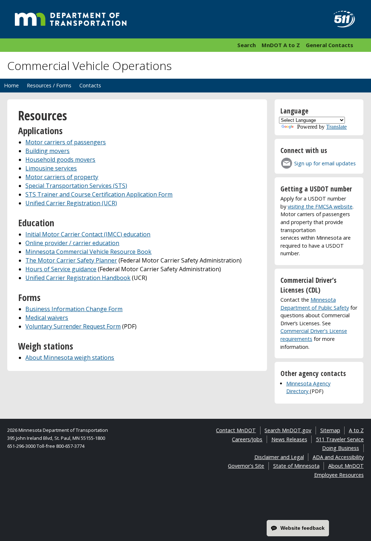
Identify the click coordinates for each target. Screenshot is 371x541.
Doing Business (340, 448)
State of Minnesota (296, 465)
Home (11, 85)
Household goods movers (60, 160)
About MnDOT (346, 465)
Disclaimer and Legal (279, 457)
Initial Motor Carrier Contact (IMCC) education (87, 234)
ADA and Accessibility (338, 457)
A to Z (356, 430)
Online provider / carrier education (72, 243)
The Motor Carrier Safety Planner (71, 260)
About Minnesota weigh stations (69, 358)
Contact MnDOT (236, 430)
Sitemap (330, 430)
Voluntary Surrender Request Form (73, 326)
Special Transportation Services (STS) (76, 186)
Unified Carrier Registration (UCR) (71, 203)
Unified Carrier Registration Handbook (77, 278)
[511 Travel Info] (340, 19)
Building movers (47, 151)
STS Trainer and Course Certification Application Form (98, 194)
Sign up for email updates (325, 163)
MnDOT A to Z (281, 45)
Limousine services (51, 168)
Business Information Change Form (73, 309)
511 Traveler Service (340, 439)
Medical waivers (46, 318)
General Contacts (329, 45)
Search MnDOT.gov (287, 430)
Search (246, 45)
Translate (336, 127)
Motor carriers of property (61, 177)
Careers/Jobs (247, 439)
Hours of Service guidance (60, 269)
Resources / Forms (49, 85)
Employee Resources (339, 474)
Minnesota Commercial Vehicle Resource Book (88, 252)
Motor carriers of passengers (65, 142)
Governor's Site (246, 465)
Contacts (90, 85)
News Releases (289, 439)
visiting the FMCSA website (320, 206)
